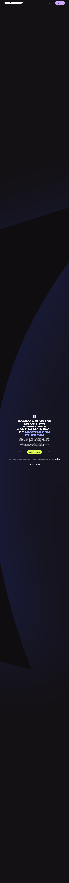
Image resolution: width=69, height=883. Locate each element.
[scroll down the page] (34, 877)
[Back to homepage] (13, 3)
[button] (49, 3)
